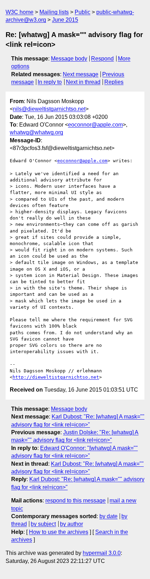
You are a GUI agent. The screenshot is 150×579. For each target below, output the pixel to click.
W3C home (19, 12)
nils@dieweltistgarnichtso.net (49, 109)
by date (108, 516)
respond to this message (75, 500)
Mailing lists (54, 12)
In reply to (50, 82)
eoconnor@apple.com (95, 125)
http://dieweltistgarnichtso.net (56, 377)
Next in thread (83, 82)
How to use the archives (58, 532)
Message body (69, 59)
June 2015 (65, 20)
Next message (80, 74)
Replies (113, 82)
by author (71, 524)
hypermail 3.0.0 (102, 553)
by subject (43, 524)
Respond (102, 59)
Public (82, 12)
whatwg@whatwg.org (36, 132)
